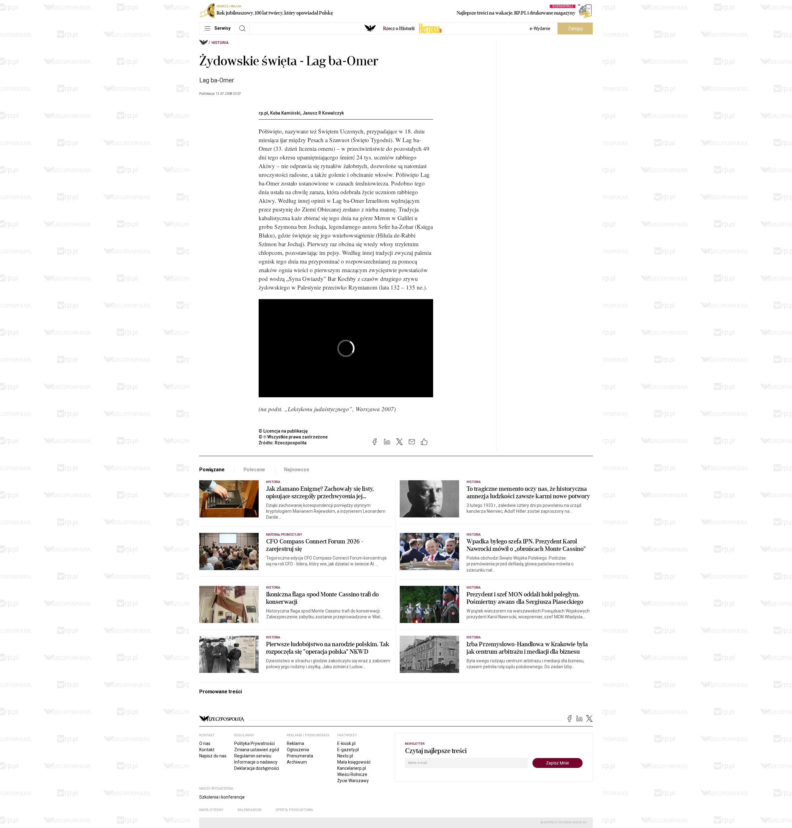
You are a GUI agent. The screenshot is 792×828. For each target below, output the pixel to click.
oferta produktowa (294, 810)
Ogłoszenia (298, 749)
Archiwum (297, 762)
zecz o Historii (399, 28)
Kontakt (206, 749)
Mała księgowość (354, 762)
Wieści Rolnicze (352, 774)
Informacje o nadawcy (256, 762)
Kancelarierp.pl (351, 768)
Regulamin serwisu (252, 755)
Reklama (295, 743)
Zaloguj (575, 28)
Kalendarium (249, 810)
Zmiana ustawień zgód (256, 749)
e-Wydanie (540, 28)
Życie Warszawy (353, 780)
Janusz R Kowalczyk (323, 113)
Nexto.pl (345, 755)
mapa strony (211, 810)
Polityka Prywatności (254, 743)
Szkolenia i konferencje (222, 797)
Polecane (254, 470)
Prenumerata (300, 755)
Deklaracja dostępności (256, 768)
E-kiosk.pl (346, 743)
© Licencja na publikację (283, 431)
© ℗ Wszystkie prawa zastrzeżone (293, 436)
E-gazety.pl (348, 749)
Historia (220, 43)
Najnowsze (296, 470)
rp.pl (263, 113)
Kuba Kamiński (285, 113)
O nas (204, 743)
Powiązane (212, 470)
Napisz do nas (212, 755)
